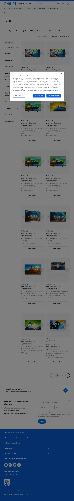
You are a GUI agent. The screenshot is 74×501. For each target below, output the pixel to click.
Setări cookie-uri (18, 95)
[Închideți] (61, 73)
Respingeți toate (38, 95)
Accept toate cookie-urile (53, 95)
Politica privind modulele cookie (49, 91)
